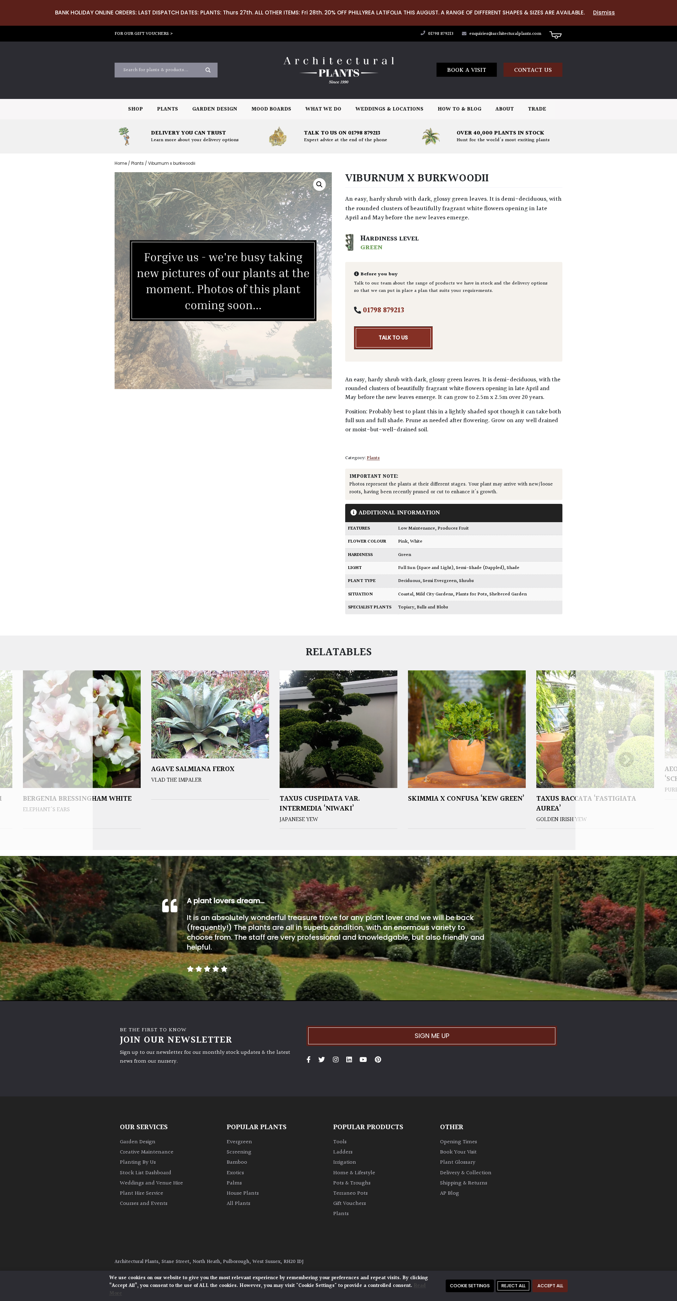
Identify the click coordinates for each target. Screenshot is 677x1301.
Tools (340, 1142)
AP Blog (449, 1193)
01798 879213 (440, 34)
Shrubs (466, 581)
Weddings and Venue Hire (151, 1183)
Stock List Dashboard (145, 1173)
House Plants (243, 1193)
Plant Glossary (457, 1162)
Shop (135, 109)
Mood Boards (271, 109)
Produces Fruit (453, 528)
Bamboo (237, 1162)
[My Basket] (555, 34)
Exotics (235, 1173)
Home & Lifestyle (354, 1173)
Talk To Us (393, 337)
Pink (403, 541)
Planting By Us (138, 1162)
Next (626, 760)
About (504, 109)
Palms (234, 1183)
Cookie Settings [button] (470, 1286)
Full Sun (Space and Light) (425, 568)
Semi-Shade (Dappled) (480, 568)
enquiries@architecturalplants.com (505, 34)
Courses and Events (143, 1203)
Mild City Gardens (434, 594)
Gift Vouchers (349, 1203)
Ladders (343, 1152)
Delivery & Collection (466, 1173)
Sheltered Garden (508, 594)
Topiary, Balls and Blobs (423, 607)
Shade (513, 568)
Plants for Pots (471, 594)
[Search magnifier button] (208, 70)
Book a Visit (466, 70)
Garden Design (214, 109)
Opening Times (458, 1142)
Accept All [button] (550, 1286)
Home (121, 163)
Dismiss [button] (604, 12)
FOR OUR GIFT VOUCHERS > (144, 34)
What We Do (323, 109)
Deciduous (409, 581)
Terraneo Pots (350, 1193)
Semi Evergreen (440, 581)
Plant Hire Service (141, 1193)
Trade (537, 109)
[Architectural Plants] (338, 70)
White (416, 541)
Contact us (533, 70)
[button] (319, 184)
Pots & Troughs (352, 1183)
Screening (239, 1152)
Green (404, 555)
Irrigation (344, 1162)
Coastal (405, 594)
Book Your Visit (458, 1152)
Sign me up (432, 1035)
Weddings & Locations (389, 109)
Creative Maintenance (146, 1152)
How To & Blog (459, 109)
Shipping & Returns (463, 1183)
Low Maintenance (416, 528)
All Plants (238, 1203)
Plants (167, 109)
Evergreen (239, 1142)
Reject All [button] (513, 1286)
